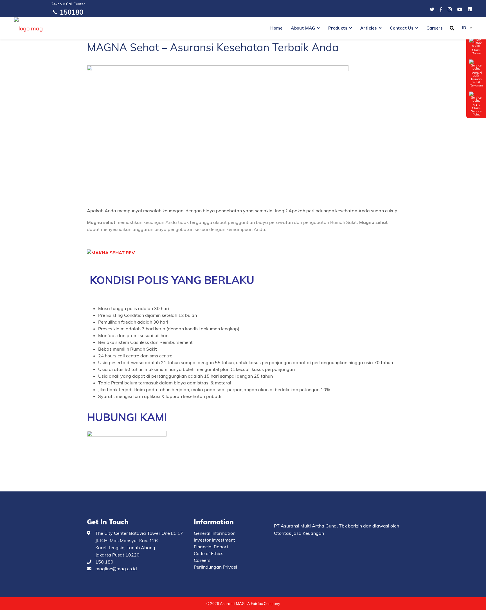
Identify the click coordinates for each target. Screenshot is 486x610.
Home (276, 28)
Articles (368, 28)
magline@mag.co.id (116, 568)
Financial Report (211, 546)
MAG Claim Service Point (476, 109)
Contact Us (401, 28)
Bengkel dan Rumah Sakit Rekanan (476, 79)
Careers (434, 28)
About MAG (303, 28)
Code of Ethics (208, 553)
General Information (214, 533)
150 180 (104, 562)
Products (337, 28)
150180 (71, 12)
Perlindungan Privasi (215, 567)
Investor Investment (214, 540)
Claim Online (476, 51)
